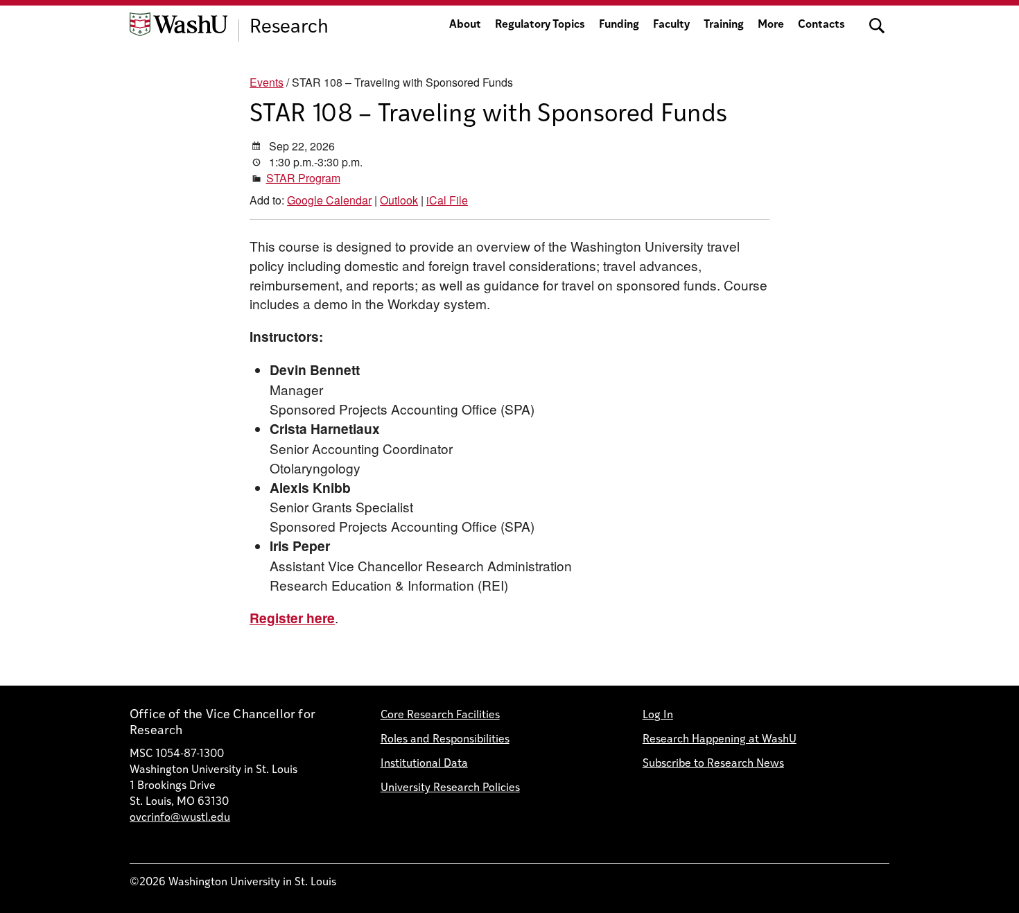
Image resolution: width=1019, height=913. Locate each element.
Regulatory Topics (540, 25)
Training (724, 25)
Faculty (671, 25)
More (771, 25)
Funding (619, 25)
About (465, 25)
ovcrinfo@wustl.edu (180, 818)
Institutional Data (424, 763)
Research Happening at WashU (719, 739)
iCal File (447, 200)
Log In (658, 715)
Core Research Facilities (440, 715)
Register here (292, 617)
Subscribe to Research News (713, 763)
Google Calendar (329, 200)
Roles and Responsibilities (445, 739)
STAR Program (303, 178)
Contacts (821, 25)
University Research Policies (450, 788)
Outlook (399, 200)
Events (267, 82)
